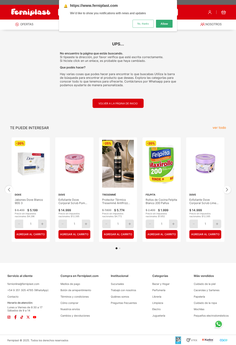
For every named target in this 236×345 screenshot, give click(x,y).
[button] (116, 248)
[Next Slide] (227, 190)
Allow (164, 23)
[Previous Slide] (9, 190)
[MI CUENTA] (210, 12)
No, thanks (143, 23)
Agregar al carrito (30, 234)
